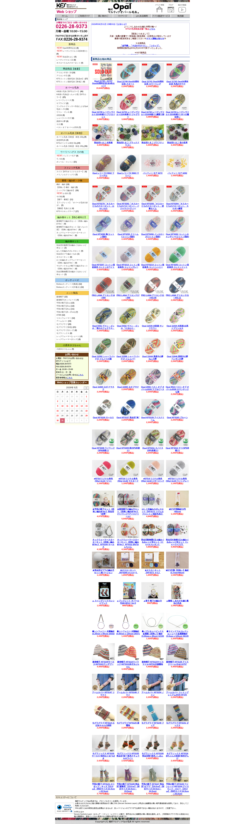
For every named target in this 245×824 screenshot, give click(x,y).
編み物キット (72, 241)
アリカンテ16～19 (63, 73)
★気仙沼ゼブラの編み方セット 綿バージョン (103, 571)
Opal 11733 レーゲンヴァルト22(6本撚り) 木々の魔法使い (177, 114)
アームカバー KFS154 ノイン (152, 693)
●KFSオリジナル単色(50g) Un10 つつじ (103, 479)
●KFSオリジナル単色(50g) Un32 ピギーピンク (152, 479)
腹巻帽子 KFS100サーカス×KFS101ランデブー (103, 663)
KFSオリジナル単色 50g (66, 143)
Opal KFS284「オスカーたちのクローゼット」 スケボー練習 (177, 206)
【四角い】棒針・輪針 (65, 187)
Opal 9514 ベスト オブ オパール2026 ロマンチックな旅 (177, 389)
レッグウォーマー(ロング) (67, 339)
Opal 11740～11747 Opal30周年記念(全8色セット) (103, 83)
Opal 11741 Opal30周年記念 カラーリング (153, 82)
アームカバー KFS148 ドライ (128, 693)
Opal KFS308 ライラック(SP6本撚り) (103, 449)
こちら (152, 29)
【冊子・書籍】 (62, 199)
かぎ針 (65, 193)
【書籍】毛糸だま (63, 208)
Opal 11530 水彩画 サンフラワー (153, 327)
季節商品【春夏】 (72, 69)
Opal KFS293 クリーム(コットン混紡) (128, 235)
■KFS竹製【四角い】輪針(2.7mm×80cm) (177, 571)
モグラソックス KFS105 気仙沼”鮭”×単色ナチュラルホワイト (128, 755)
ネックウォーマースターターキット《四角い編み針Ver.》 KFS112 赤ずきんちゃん (128, 543)
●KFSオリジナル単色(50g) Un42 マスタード (128, 479)
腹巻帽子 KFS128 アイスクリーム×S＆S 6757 (177, 663)
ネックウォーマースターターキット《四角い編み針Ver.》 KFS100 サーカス (103, 543)
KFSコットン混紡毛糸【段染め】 (70, 79)
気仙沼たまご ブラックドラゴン (128, 143)
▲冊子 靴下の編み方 (152, 601)
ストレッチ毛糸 (72, 168)
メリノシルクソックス (65, 175)
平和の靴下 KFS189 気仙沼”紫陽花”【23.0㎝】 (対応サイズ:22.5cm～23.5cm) (128, 787)
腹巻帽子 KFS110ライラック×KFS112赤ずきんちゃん (128, 664)
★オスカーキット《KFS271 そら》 (153, 571)
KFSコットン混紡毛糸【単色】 (69, 82)
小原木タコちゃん (72, 345)
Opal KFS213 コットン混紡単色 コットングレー (128, 266)
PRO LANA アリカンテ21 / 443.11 (177, 296)
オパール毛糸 (72, 87)
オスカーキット (62, 257)
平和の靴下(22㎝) (63, 303)
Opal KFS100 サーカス (103, 417)
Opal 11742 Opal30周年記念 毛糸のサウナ (177, 82)
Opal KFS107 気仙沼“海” (128, 417)
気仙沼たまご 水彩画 (103, 142)
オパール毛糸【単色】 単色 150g (70, 137)
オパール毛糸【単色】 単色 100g (70, 146)
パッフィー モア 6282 (177, 173)
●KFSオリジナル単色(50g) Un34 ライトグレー (177, 479)
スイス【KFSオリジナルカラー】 (70, 172)
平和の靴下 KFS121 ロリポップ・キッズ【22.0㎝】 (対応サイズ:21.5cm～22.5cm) (103, 787)
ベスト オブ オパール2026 (67, 127)
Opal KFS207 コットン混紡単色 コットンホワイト (103, 266)
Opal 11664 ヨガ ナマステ (103, 388)
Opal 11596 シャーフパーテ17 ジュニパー (128, 357)
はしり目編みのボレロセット (68, 251)
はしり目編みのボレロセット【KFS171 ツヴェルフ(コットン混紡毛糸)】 (153, 511)
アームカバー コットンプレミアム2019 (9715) (177, 693)
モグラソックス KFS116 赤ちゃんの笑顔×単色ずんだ (177, 755)
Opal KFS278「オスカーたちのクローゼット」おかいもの (103, 206)
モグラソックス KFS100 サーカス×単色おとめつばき (103, 755)
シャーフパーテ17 (63, 118)
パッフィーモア (69, 156)
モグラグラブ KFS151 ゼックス (177, 724)
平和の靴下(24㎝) (63, 309)
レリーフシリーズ (63, 100)
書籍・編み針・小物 (72, 180)
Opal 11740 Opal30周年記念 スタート (128, 82)
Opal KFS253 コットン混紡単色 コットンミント (177, 266)
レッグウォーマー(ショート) (68, 336)
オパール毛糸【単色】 (72, 133)
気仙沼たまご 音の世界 (177, 142)
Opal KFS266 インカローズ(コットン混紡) (152, 235)
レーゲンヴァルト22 (64, 60)
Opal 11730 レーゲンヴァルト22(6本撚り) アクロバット (103, 114)
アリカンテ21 (62, 76)
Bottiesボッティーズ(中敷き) (68, 287)
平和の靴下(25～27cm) (65, 312)
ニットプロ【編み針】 (65, 190)
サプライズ (61, 103)
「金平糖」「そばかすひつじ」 (134, 45)
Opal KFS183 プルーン (177, 417)
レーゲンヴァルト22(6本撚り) (75, 51)
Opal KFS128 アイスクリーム (152, 418)
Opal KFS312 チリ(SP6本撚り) (177, 449)
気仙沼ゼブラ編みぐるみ (66, 254)
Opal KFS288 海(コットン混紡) (103, 235)
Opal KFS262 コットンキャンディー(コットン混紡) (177, 235)
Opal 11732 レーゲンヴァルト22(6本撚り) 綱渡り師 (152, 113)
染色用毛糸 (61, 140)
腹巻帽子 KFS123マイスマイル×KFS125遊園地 (153, 663)
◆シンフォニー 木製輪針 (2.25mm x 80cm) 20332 (103, 632)
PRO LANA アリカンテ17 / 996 (128, 296)
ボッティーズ (72, 280)
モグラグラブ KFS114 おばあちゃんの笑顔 (103, 724)
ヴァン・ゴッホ (62, 112)
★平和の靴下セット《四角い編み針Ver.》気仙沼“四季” (103, 511)
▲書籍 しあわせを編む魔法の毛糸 (177, 602)
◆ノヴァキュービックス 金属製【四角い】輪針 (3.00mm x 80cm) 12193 (152, 633)
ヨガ (58, 124)
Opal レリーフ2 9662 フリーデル (103, 174)
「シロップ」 (154, 45)
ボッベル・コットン (64, 162)
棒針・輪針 (61, 184)
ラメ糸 (59, 159)
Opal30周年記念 (69, 48)
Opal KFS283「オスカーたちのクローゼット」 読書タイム (152, 206)
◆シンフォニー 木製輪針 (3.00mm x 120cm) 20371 (128, 632)
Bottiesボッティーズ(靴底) (67, 284)
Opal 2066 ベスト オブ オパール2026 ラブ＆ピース (152, 388)
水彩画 (59, 115)
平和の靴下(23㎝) (63, 306)
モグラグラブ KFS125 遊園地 (128, 724)
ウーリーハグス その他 (72, 152)
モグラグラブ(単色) (64, 327)
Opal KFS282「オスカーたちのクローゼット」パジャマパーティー (128, 206)
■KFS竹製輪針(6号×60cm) (177, 510)
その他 (59, 196)
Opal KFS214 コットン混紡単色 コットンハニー (152, 266)
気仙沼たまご (68, 57)
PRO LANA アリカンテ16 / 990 (103, 296)
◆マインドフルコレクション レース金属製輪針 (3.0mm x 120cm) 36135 (177, 633)
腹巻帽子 (60, 297)
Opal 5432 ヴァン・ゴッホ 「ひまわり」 (128, 327)
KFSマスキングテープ (65, 211)
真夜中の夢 (61, 121)
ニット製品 (72, 293)
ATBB (58, 315)
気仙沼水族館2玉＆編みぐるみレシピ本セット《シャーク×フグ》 (177, 542)
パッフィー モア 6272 (152, 173)
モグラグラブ (61, 324)
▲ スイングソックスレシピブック (103, 602)
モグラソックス (62, 333)
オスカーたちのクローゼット (68, 63)
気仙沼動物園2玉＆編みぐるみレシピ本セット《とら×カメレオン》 (152, 542)
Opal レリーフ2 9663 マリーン (128, 174)
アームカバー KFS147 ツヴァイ (103, 693)
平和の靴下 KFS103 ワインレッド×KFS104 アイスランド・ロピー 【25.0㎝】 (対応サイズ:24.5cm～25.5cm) (177, 789)
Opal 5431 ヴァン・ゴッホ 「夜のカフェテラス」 (103, 327)
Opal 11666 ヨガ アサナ (128, 387)
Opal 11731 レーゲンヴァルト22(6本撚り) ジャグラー (128, 114)
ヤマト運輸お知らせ (155, 38)
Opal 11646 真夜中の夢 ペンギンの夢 (177, 357)
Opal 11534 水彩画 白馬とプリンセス (177, 327)
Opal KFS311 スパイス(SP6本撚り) (152, 449)
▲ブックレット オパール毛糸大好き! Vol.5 (128, 602)
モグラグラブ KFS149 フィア (152, 724)
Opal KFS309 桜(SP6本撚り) (128, 449)
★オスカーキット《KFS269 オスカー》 (128, 571)
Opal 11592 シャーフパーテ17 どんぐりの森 (103, 357)
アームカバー (61, 321)
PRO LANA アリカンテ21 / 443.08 (152, 296)
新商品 (72, 44)
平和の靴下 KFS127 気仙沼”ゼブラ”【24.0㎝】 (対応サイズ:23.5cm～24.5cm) (152, 787)
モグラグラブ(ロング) (65, 330)
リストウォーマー (63, 318)
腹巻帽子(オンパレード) (66, 300)
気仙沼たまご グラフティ (152, 142)
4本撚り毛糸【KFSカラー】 (68, 91)
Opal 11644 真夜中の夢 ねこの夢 (152, 357)
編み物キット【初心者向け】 (72, 217)
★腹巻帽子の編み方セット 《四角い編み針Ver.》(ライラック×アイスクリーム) (128, 512)
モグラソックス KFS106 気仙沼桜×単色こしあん (153, 754)
